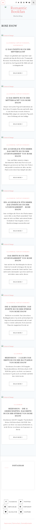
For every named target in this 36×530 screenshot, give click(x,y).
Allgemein (10, 43)
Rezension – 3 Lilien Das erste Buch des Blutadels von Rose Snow (18, 360)
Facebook (13, 501)
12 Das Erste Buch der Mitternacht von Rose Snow (18, 100)
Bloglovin (13, 512)
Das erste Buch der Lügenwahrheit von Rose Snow (18, 258)
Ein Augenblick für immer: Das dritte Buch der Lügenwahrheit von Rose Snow (18, 152)
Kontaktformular (26, 523)
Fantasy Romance (22, 43)
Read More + (18, 73)
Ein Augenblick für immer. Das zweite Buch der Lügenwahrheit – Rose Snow (18, 206)
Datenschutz (16, 523)
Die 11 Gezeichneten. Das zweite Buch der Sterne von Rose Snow (18, 309)
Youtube (27, 512)
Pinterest (27, 507)
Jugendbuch (18, 45)
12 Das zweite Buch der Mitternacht (18, 50)
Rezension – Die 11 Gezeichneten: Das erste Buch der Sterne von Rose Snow (18, 412)
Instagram (12, 507)
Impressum (7, 523)
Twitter (27, 501)
